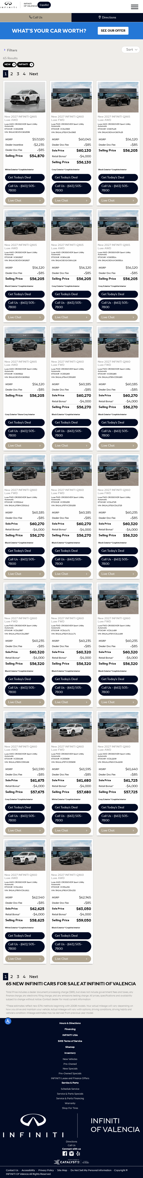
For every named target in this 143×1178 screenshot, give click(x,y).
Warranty (70, 1103)
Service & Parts (70, 1082)
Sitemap (70, 1047)
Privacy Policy (46, 1170)
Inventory (70, 1053)
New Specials (70, 1068)
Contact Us (12, 1170)
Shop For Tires (70, 1108)
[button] (8, 1021)
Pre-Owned (70, 1064)
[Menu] (134, 7)
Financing (70, 1029)
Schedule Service (70, 1088)
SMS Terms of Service (70, 1041)
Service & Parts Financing (70, 1098)
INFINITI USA (70, 1035)
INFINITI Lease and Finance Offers (70, 1078)
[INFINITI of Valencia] (18, 4)
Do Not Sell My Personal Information (91, 1170)
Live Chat (14, 200)
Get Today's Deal (19, 177)
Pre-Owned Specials (70, 1073)
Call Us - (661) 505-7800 (22, 188)
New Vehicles (70, 1059)
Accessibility (29, 1170)
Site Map (62, 1170)
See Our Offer (113, 31)
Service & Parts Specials (70, 1093)
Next (33, 74)
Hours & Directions (70, 1023)
